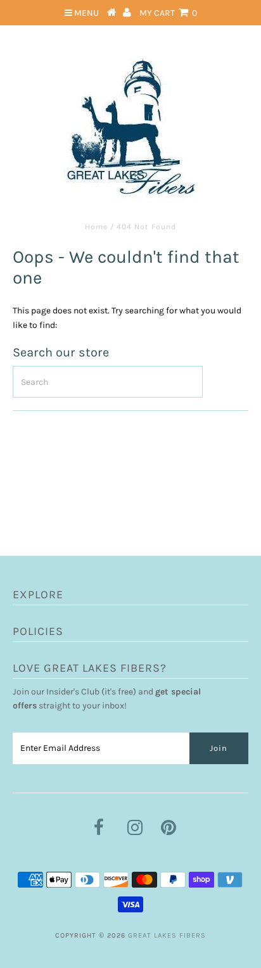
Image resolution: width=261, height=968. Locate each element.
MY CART (168, 13)
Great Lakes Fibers (167, 935)
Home (96, 226)
